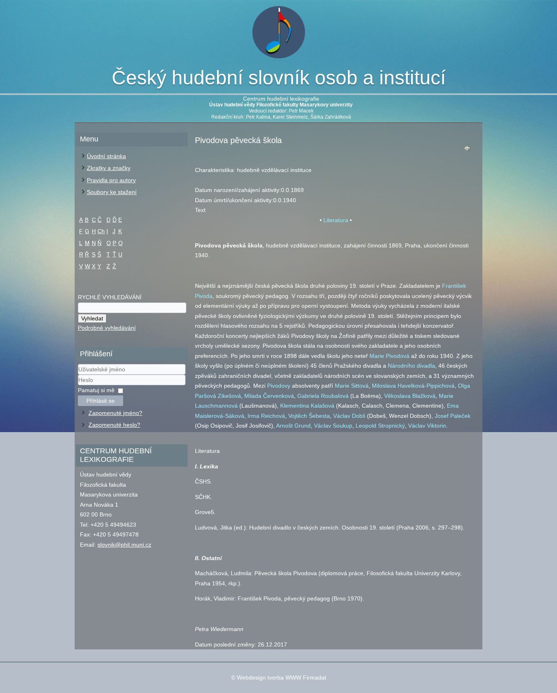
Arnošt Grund (293, 425)
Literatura (335, 220)
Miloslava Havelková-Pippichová (413, 385)
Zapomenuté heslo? (114, 425)
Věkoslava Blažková (409, 396)
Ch (101, 231)
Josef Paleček (453, 416)
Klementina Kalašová (307, 405)
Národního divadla (411, 365)
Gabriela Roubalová (323, 396)
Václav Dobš (349, 416)
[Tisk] (467, 150)
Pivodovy (278, 385)
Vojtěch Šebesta (309, 416)
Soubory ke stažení (112, 192)
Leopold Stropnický (380, 425)
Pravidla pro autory (111, 180)
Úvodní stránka (106, 156)
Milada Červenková (269, 396)
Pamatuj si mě (96, 390)
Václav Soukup (333, 425)
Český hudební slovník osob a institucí (279, 77)
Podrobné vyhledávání (107, 327)
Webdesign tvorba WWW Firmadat (281, 677)
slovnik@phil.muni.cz (124, 544)
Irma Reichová (266, 416)
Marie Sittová (352, 385)
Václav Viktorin (427, 425)
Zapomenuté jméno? (115, 413)
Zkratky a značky (108, 168)
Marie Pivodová (389, 356)
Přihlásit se (100, 400)
